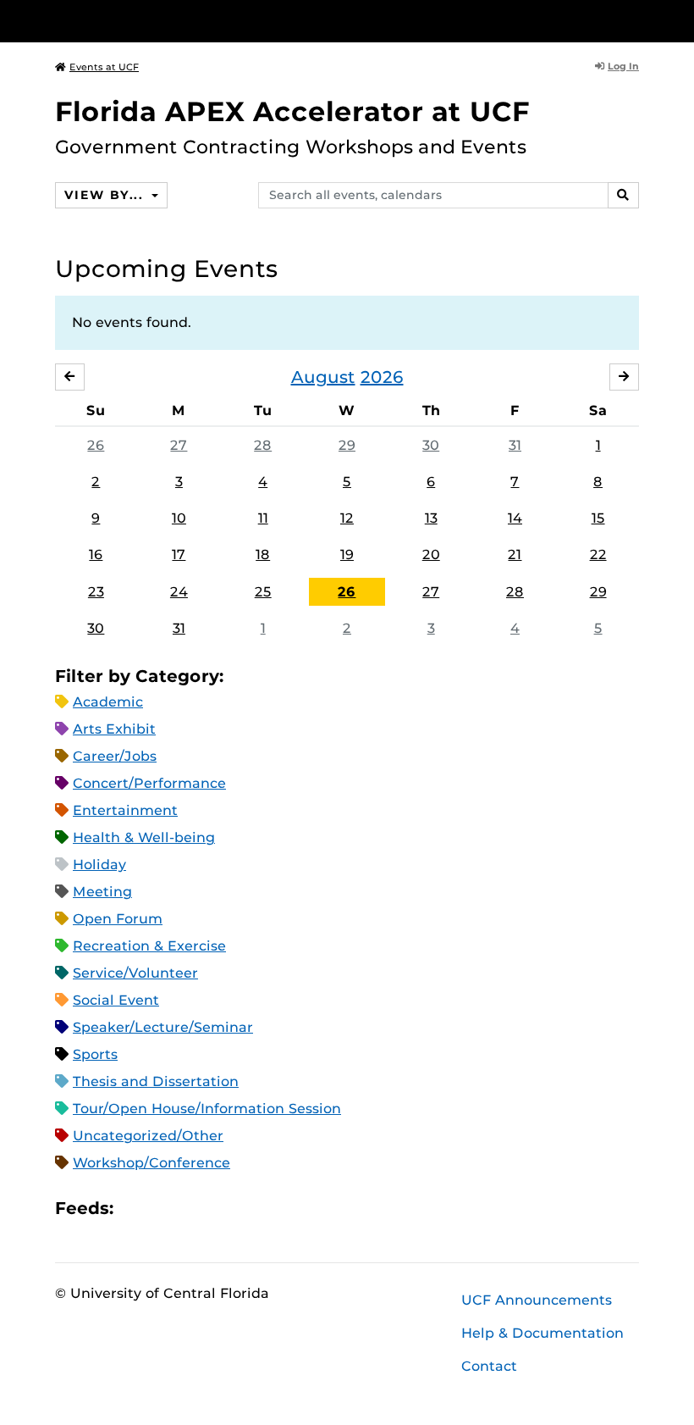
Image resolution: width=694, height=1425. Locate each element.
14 (515, 518)
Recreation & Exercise (149, 946)
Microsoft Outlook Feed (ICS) (164, 1208)
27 (178, 445)
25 (263, 592)
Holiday (99, 865)
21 (514, 554)
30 (430, 445)
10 (179, 518)
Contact (489, 1366)
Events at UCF (104, 67)
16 (95, 554)
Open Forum (117, 919)
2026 (382, 377)
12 (347, 518)
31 (515, 445)
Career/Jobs (115, 756)
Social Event (116, 1000)
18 (263, 554)
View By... (105, 194)
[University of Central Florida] (167, 21)
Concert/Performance (149, 783)
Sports (95, 1054)
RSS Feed (193, 1208)
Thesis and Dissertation (156, 1081)
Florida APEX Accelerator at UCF (292, 111)
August (323, 377)
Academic (108, 702)
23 (96, 592)
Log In (623, 66)
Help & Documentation (542, 1333)
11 (263, 518)
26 (95, 445)
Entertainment (125, 810)
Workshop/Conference (151, 1163)
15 (598, 518)
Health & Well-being (144, 837)
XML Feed (221, 1208)
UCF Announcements (536, 1300)
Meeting (102, 892)
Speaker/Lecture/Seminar (163, 1027)
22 (598, 554)
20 (431, 554)
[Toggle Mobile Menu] (634, 20)
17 (178, 554)
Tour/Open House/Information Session (207, 1109)
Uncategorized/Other (148, 1136)
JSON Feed (250, 1208)
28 (263, 445)
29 (347, 445)
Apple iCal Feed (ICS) (135, 1208)
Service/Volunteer (135, 973)
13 (431, 518)
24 (179, 592)
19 (347, 554)
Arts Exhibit (114, 729)
